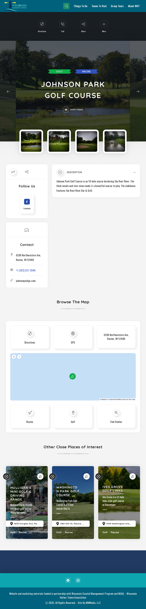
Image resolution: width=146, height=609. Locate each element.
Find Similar (116, 422)
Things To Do (80, 6)
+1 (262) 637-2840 (26, 270)
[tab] (96, 174)
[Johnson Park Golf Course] (31, 141)
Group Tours (117, 6)
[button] (96, 174)
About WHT (134, 6)
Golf (59, 71)
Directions (30, 342)
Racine (86, 71)
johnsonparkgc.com (26, 281)
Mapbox (105, 399)
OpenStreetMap (115, 399)
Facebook (68, 580)
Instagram (78, 580)
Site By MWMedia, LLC (89, 603)
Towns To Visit (99, 6)
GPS (73, 342)
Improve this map (128, 399)
